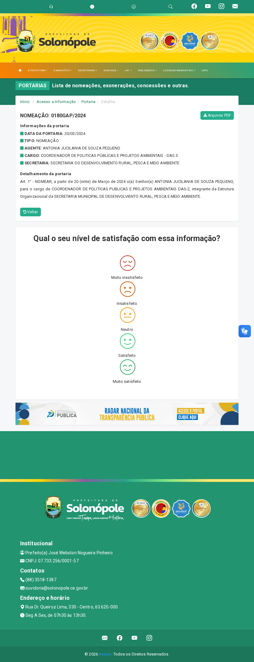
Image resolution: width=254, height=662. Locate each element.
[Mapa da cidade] (127, 454)
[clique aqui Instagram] (149, 638)
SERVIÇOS (110, 70)
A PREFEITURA (37, 70)
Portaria (88, 101)
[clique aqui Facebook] (119, 638)
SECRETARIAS (87, 70)
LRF (127, 70)
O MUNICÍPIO (62, 70)
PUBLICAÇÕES (146, 70)
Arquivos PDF (219, 115)
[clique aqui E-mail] (104, 638)
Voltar (32, 212)
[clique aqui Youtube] (134, 638)
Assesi (105, 654)
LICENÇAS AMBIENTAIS (178, 70)
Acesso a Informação (56, 101)
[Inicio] (20, 70)
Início (25, 101)
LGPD (204, 70)
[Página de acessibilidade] (134, 6)
